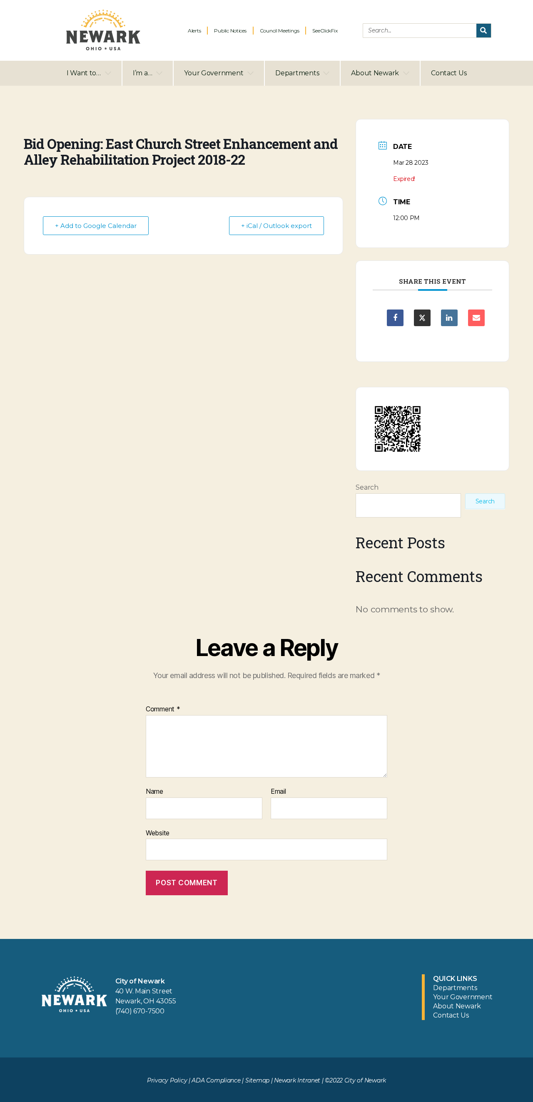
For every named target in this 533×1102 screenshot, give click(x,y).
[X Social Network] (422, 318)
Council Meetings (279, 30)
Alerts (194, 30)
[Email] (476, 318)
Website (157, 833)
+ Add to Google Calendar (96, 226)
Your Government (213, 73)
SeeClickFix (324, 30)
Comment (163, 709)
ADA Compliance (216, 1080)
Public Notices (230, 30)
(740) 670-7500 (139, 1011)
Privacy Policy (167, 1080)
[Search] (483, 30)
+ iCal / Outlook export (276, 226)
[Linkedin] (449, 318)
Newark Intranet (297, 1080)
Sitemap (257, 1080)
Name (154, 791)
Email (278, 791)
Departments (297, 73)
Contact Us (448, 73)
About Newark (375, 73)
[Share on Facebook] (395, 318)
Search (367, 487)
